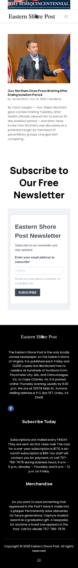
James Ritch (20, 99)
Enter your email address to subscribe (35, 260)
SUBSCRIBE (27, 292)
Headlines (55, 99)
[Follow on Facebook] (11, 408)
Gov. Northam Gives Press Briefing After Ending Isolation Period (38, 93)
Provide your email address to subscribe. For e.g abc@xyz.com (38, 281)
